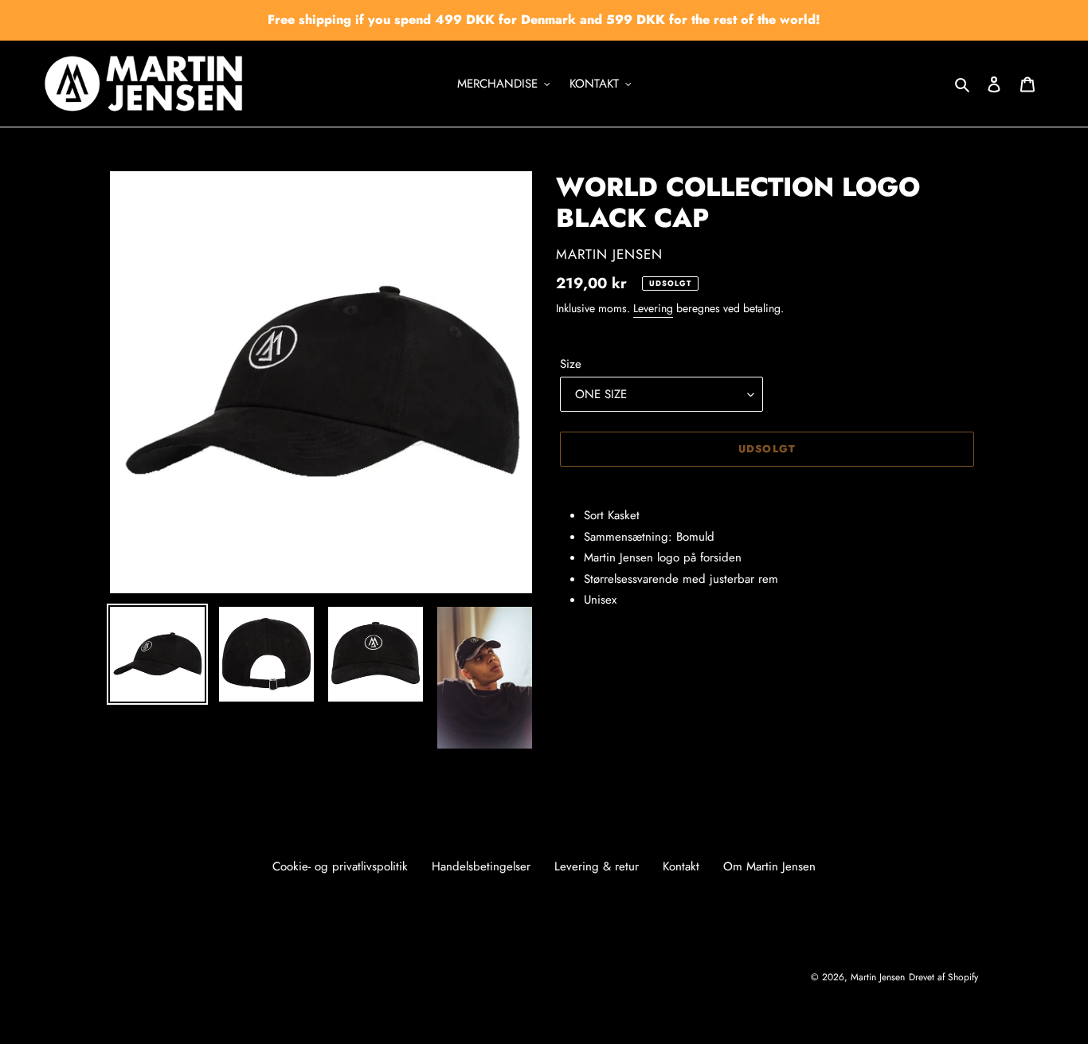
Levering (653, 308)
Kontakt (681, 866)
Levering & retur (596, 866)
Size (570, 364)
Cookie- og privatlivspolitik (340, 866)
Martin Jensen (878, 977)
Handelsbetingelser (481, 866)
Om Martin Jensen (769, 866)
